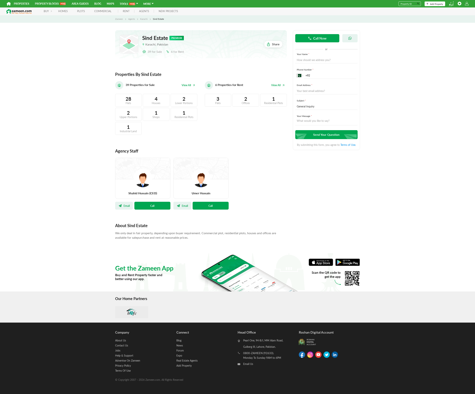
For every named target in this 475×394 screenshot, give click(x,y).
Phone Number (305, 69)
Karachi (144, 18)
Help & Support (124, 355)
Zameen (119, 18)
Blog (97, 3)
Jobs (117, 350)
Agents (131, 18)
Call (152, 206)
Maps (110, 3)
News (179, 345)
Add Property (436, 3)
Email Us (248, 364)
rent (126, 11)
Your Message (304, 116)
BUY (46, 11)
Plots (81, 11)
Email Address (304, 85)
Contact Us (121, 345)
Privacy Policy (123, 365)
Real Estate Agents (187, 360)
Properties (21, 3)
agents (144, 11)
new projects (168, 11)
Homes (63, 11)
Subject (301, 100)
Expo (179, 355)
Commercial (102, 11)
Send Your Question (326, 134)
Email (127, 206)
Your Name (303, 54)
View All (186, 85)
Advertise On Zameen (127, 360)
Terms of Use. (348, 145)
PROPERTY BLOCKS (47, 3)
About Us (120, 340)
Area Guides (80, 3)
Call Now (319, 38)
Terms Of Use (123, 370)
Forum (180, 350)
